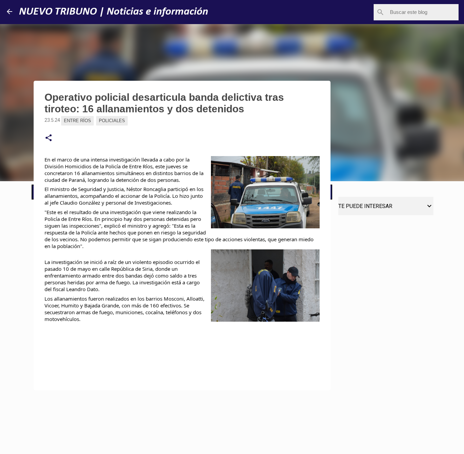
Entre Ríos (77, 120)
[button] (48, 138)
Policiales (112, 120)
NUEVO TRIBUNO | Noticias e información (113, 11)
